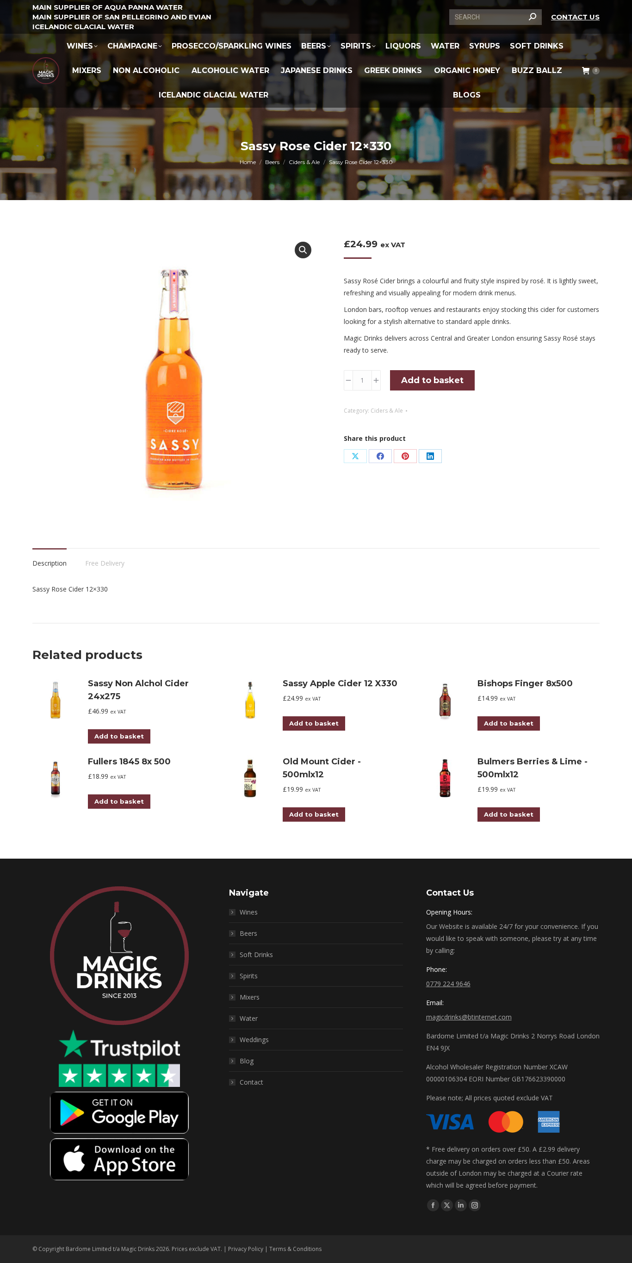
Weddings (254, 1039)
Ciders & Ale (387, 411)
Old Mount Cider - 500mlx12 (322, 768)
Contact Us (575, 16)
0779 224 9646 (448, 983)
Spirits (249, 975)
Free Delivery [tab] (104, 563)
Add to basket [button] (119, 736)
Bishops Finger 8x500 (525, 683)
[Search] (532, 17)
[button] (303, 250)
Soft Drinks (256, 954)
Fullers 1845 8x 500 (129, 762)
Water (249, 1018)
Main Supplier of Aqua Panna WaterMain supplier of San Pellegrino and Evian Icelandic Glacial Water (121, 17)
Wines (249, 912)
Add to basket (432, 380)
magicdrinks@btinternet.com (469, 1017)
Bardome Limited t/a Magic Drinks (110, 1249)
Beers (248, 933)
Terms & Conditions (295, 1249)
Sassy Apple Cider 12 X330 (340, 683)
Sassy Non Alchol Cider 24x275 (138, 690)
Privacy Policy (245, 1249)
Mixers (250, 997)
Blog (247, 1060)
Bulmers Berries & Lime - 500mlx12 (532, 768)
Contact (251, 1082)
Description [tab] (49, 563)
